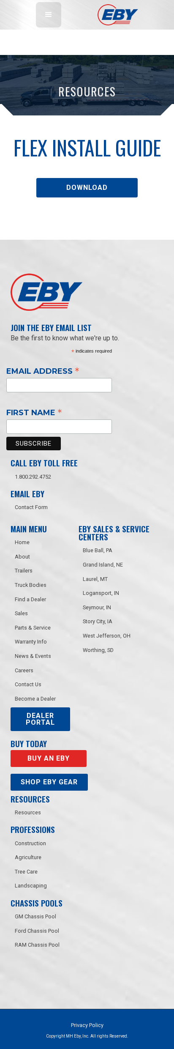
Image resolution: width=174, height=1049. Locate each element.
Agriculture (28, 857)
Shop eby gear (49, 782)
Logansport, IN (101, 593)
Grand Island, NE (103, 564)
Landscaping (31, 885)
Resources (28, 812)
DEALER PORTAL (40, 719)
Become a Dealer (35, 699)
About (22, 556)
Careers (24, 670)
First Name (34, 412)
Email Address (42, 371)
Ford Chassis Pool (37, 931)
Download (87, 188)
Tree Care (26, 871)
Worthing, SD (98, 650)
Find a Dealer (30, 599)
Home (22, 542)
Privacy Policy (87, 1025)
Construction (30, 843)
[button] (48, 14)
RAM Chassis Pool (37, 945)
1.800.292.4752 (33, 477)
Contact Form (31, 507)
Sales (21, 613)
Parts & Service (33, 627)
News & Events (33, 656)
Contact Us (28, 684)
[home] (116, 14)
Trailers (24, 570)
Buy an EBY (48, 758)
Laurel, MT (95, 579)
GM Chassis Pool (35, 916)
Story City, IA (97, 621)
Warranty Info (31, 641)
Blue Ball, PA (97, 550)
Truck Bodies (30, 585)
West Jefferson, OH (106, 636)
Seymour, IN (97, 607)
